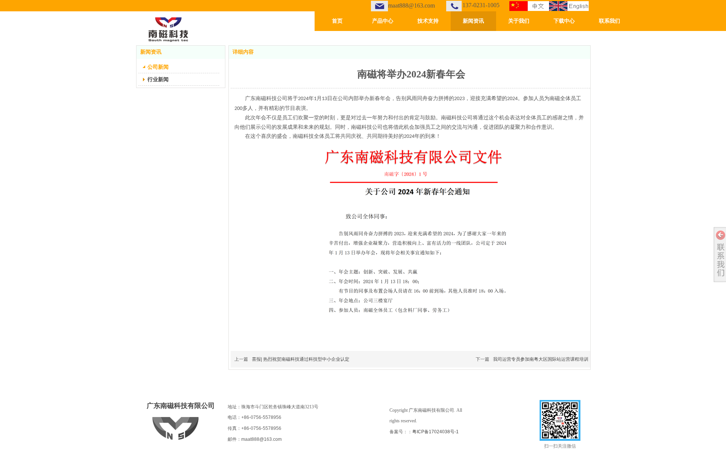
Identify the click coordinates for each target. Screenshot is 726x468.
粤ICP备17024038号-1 (435, 431)
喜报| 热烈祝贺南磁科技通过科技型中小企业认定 (300, 359)
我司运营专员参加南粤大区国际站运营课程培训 (540, 359)
